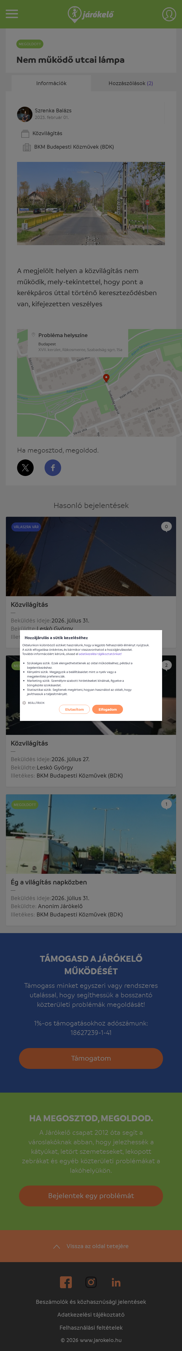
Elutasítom (74, 709)
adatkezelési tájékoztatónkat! (100, 654)
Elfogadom (108, 709)
